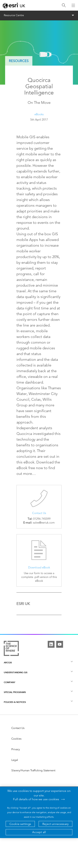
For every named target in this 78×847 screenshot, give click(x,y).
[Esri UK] (14, 5)
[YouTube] (59, 644)
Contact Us (39, 513)
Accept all (39, 832)
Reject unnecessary (55, 824)
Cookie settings (20, 824)
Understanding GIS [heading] (15, 672)
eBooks (39, 114)
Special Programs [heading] (15, 692)
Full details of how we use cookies (36, 799)
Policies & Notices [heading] (15, 702)
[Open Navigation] (73, 5)
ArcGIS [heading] (8, 662)
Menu (39, 15)
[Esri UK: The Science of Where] (11, 649)
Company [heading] (9, 682)
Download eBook (39, 567)
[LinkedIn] (51, 644)
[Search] (64, 5)
